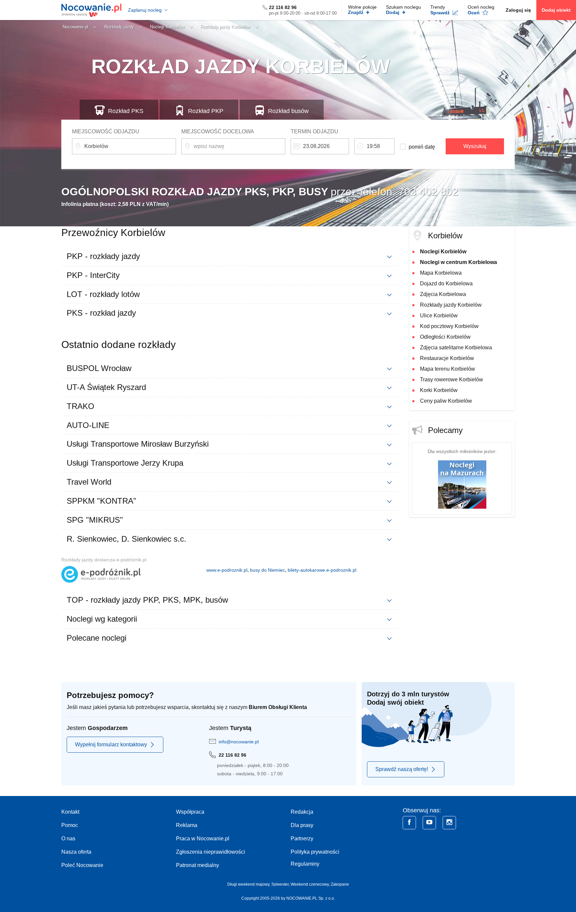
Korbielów (445, 235)
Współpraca (190, 812)
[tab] (230, 256)
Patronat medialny (197, 865)
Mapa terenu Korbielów (447, 369)
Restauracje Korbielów (447, 358)
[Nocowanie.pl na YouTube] (429, 822)
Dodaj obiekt (556, 10)
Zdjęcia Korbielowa (443, 294)
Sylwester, (281, 884)
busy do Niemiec (267, 570)
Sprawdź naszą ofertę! (401, 769)
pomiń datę (422, 147)
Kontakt (70, 812)
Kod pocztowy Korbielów (449, 326)
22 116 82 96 (283, 7)
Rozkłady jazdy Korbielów (451, 305)
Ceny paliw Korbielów (446, 401)
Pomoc (69, 825)
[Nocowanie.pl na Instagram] (449, 822)
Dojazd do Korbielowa (446, 283)
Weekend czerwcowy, (311, 884)
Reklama (186, 825)
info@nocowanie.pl (239, 741)
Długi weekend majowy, (249, 884)
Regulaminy (305, 864)
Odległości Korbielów (445, 337)
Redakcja (302, 812)
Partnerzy (302, 838)
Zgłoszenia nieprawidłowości (210, 852)
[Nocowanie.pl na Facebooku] (409, 822)
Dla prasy (302, 825)
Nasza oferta (76, 852)
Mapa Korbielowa (441, 273)
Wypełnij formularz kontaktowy (111, 744)
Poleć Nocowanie (82, 865)
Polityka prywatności (315, 852)
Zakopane (340, 884)
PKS (125, 111)
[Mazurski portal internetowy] (462, 484)
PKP (205, 111)
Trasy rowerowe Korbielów (451, 379)
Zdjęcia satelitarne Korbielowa (456, 347)
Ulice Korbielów (439, 315)
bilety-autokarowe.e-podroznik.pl (322, 570)
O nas (68, 838)
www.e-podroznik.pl (226, 570)
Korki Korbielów (439, 390)
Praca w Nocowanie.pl (202, 838)
